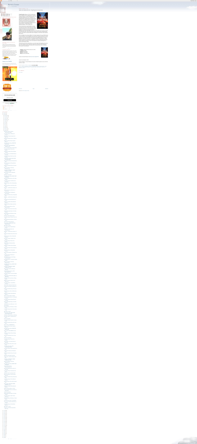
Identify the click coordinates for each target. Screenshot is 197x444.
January (5, 130)
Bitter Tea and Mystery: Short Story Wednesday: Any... (9, 168)
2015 (4, 422)
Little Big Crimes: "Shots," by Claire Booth (10, 400)
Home (33, 88)
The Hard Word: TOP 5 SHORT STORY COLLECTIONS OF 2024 (9, 313)
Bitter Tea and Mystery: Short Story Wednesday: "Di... (9, 362)
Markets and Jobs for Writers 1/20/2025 (9, 295)
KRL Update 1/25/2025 (7, 225)
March (5, 127)
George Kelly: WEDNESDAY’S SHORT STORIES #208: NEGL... (9, 359)
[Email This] (33, 65)
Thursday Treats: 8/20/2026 (7, 61)
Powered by (7, 103)
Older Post (46, 88)
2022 (4, 413)
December (5, 115)
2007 (4, 433)
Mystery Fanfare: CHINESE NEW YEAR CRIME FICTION (9, 223)
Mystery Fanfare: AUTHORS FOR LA (9, 324)
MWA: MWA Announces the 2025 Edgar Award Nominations (9, 257)
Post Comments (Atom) (26, 90)
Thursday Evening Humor (7, 337)
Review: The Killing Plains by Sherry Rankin (10, 147)
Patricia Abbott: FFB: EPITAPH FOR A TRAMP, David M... (9, 146)
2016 (4, 421)
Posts (4, 107)
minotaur (20, 67)
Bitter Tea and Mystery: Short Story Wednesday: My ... (9, 262)
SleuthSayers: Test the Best (8, 174)
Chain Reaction (41, 66)
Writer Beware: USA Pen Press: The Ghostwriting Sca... (9, 229)
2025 (4, 114)
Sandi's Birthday (6, 305)
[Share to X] (35, 65)
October (5, 118)
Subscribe (10, 100)
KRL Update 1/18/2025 (7, 311)
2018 (4, 418)
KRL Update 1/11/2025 (7, 406)
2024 (4, 410)
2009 (4, 430)
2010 (4, 429)
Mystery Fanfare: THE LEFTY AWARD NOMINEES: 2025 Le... (9, 384)
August (5, 120)
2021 (4, 414)
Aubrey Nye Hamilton (25, 66)
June (5, 123)
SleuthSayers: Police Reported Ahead (9, 215)
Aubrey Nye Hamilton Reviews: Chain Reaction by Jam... (9, 207)
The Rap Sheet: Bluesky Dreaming (9, 221)
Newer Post (20, 88)
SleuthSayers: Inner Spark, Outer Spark (9, 355)
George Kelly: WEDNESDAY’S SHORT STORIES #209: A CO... (9, 267)
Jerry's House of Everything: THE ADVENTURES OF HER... (8, 346)
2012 (4, 426)
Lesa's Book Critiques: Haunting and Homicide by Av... (9, 255)
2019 (4, 417)
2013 (4, 425)
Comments (5, 108)
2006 (4, 434)
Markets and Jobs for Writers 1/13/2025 (9, 388)
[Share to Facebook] (36, 65)
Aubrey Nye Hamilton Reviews (34, 66)
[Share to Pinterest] (37, 65)
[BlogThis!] (34, 65)
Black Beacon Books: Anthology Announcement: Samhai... (8, 132)
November (5, 116)
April (5, 126)
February (5, 128)
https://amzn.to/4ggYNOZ (34, 56)
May (5, 124)
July (5, 122)
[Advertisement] (33, 80)
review (23, 67)
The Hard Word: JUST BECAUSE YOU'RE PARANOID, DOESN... (10, 159)
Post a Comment (20, 72)
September (5, 119)
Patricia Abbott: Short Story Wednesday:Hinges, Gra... (8, 366)
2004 (4, 437)
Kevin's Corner (13, 4)
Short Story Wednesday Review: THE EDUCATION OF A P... (9, 271)
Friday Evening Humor (7, 318)
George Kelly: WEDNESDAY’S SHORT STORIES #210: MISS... (9, 171)
